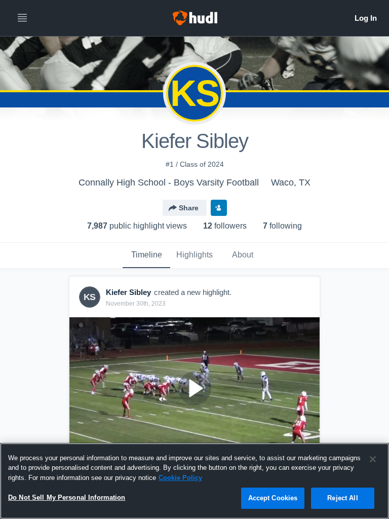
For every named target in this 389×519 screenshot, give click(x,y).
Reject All (342, 498)
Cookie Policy (180, 477)
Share (189, 208)
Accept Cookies (273, 498)
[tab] (146, 255)
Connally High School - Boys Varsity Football (169, 182)
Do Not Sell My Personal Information (67, 497)
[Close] (373, 459)
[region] (194, 481)
